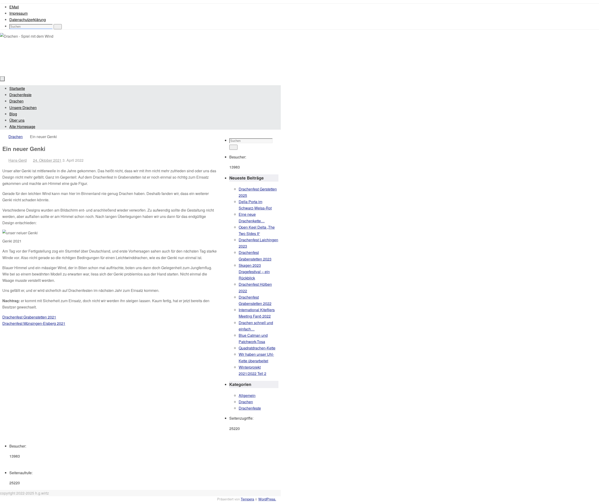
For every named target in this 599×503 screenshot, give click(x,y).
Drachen (15, 136)
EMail (14, 7)
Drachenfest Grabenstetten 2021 (29, 317)
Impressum (18, 13)
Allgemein (247, 395)
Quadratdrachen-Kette (257, 348)
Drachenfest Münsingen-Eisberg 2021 (33, 323)
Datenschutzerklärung (27, 19)
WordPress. (267, 498)
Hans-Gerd (17, 160)
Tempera (247, 498)
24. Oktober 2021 (47, 160)
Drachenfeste (250, 408)
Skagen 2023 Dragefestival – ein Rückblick (254, 272)
